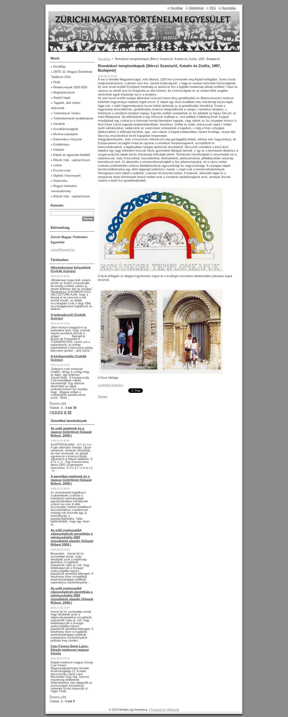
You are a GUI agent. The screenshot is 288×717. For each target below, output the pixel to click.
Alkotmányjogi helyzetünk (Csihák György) (71, 269)
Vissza (102, 396)
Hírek (56, 82)
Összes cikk (58, 403)
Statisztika (60, 180)
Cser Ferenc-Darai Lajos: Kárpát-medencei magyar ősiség (70, 649)
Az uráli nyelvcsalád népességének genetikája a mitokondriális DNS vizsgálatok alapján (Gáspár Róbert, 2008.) (72, 595)
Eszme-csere (62, 170)
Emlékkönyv (61, 144)
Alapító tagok (62, 97)
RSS (213, 8)
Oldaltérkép (196, 8)
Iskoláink (59, 123)
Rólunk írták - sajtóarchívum (71, 160)
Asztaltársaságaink (65, 129)
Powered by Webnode (165, 709)
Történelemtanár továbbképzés (73, 118)
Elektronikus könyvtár (67, 139)
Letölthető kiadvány (110, 385)
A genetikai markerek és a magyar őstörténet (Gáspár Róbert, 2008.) (71, 479)
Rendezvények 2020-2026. (70, 87)
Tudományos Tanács (67, 113)
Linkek (57, 165)
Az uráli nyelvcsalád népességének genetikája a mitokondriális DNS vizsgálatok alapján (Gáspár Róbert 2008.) (72, 537)
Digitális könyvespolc (67, 175)
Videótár (58, 149)
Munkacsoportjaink (65, 134)
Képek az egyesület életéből (71, 155)
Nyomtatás (229, 8)
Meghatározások (64, 92)
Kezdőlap (104, 59)
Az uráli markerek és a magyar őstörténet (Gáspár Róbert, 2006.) (71, 431)
